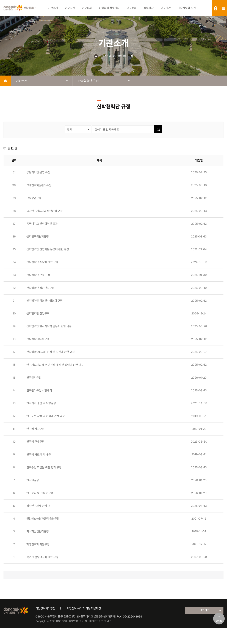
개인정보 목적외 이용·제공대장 (84, 608)
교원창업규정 (33, 198)
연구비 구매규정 (35, 441)
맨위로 (219, 620)
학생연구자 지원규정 (37, 544)
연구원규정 (32, 480)
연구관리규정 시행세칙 (39, 390)
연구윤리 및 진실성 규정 (39, 493)
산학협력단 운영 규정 (38, 275)
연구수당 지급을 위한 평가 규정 (44, 467)
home (5, 81)
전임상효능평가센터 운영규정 (42, 518)
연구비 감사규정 (35, 429)
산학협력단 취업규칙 (37, 313)
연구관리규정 (33, 377)
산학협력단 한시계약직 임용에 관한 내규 (48, 326)
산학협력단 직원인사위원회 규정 (44, 300)
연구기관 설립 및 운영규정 (41, 403)
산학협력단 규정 (124, 56)
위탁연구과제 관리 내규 (39, 505)
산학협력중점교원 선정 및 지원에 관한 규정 (50, 352)
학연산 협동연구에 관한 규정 (42, 557)
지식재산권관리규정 (37, 531)
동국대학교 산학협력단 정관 (42, 223)
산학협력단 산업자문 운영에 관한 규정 (47, 249)
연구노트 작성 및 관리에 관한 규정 (45, 416)
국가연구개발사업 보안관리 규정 (44, 211)
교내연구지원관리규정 (38, 185)
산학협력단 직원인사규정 (40, 288)
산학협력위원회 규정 (37, 339)
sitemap (223, 8)
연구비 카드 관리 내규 (38, 454)
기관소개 (107, 56)
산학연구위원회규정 (37, 236)
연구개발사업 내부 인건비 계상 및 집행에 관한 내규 (55, 365)
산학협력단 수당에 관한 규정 (42, 262)
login (215, 8)
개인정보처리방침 (45, 608)
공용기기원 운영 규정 (38, 172)
